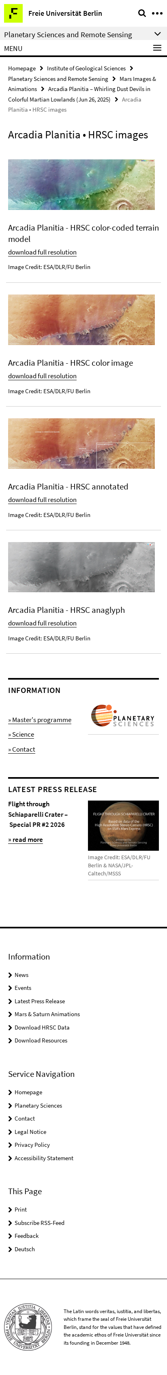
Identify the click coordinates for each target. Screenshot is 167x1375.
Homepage (22, 68)
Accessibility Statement (44, 1158)
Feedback (27, 1235)
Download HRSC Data (42, 1027)
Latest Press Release (40, 1001)
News (21, 975)
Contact (25, 1118)
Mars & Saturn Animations (47, 1014)
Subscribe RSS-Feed (39, 1223)
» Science (21, 734)
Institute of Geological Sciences (86, 68)
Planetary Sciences (38, 1105)
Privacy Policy (32, 1144)
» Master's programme (39, 719)
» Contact (21, 749)
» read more (25, 839)
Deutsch (25, 1249)
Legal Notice (30, 1132)
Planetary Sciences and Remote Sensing (58, 79)
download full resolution (42, 252)
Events (23, 988)
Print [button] (21, 1209)
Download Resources (41, 1040)
